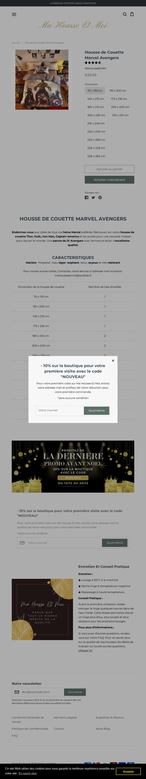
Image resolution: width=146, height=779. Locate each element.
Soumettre (96, 410)
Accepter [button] (128, 771)
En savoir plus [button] (28, 773)
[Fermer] (113, 360)
